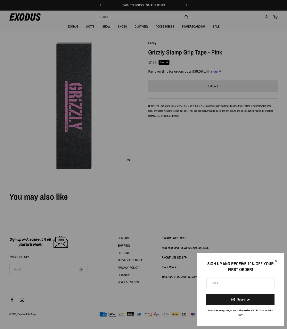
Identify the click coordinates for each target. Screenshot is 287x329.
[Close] (276, 261)
